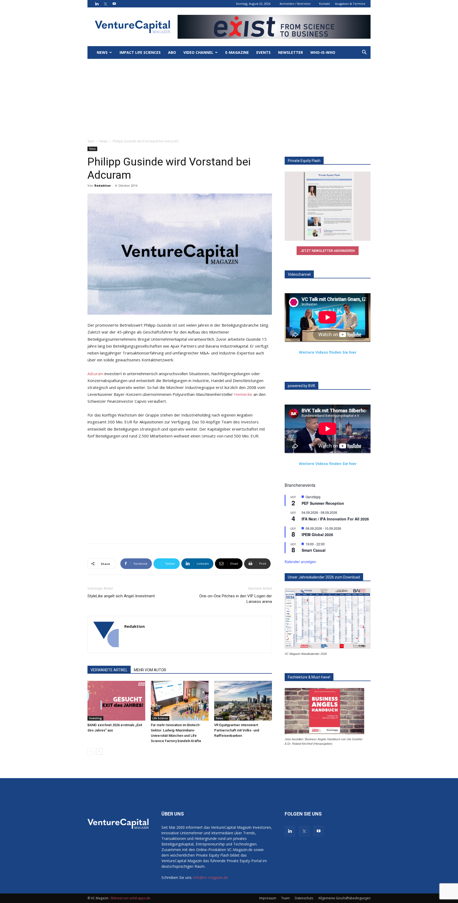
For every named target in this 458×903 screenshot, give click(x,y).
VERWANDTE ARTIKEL (109, 670)
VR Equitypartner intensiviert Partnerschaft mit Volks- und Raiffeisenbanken (236, 730)
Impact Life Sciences (140, 52)
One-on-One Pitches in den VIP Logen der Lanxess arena (235, 599)
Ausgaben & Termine (350, 4)
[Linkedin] (97, 3)
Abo (172, 52)
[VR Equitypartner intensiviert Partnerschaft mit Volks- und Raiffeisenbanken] (243, 701)
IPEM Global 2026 (317, 534)
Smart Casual (313, 550)
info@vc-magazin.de (210, 877)
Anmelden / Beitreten (295, 4)
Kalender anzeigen (300, 561)
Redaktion (102, 185)
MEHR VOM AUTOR (150, 670)
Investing (95, 718)
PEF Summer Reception (323, 503)
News (102, 52)
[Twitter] (105, 3)
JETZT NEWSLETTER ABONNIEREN (328, 251)
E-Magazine (237, 52)
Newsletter (290, 52)
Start (90, 141)
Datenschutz (304, 898)
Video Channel (198, 52)
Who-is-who (322, 52)
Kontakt (324, 4)
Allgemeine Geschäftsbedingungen (344, 898)
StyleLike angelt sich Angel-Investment (121, 596)
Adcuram (95, 373)
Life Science (160, 718)
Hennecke (243, 394)
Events (263, 52)
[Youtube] (114, 3)
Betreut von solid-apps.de (130, 898)
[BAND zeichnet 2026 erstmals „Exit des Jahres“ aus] (116, 701)
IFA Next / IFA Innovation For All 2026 (335, 518)
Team (285, 898)
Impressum (267, 898)
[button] (364, 52)
